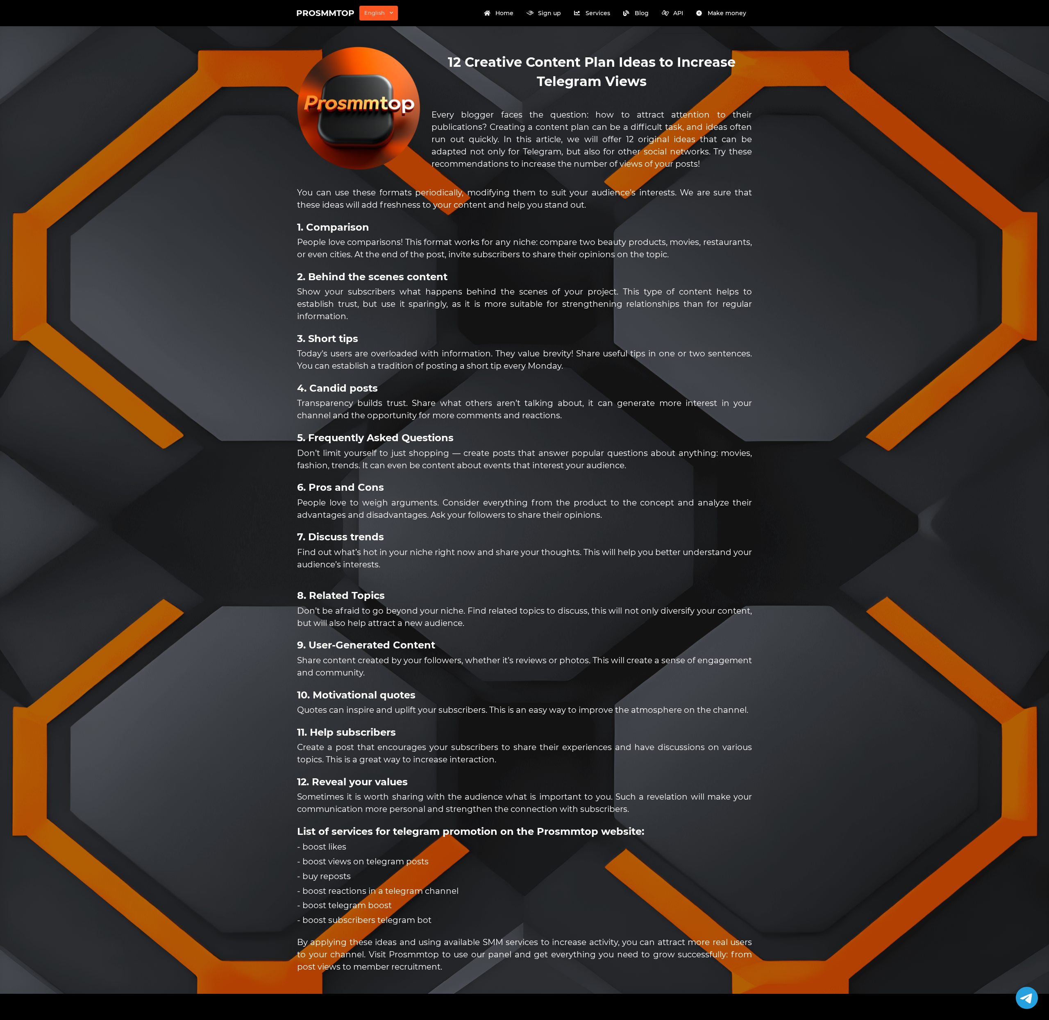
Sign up (549, 13)
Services (598, 13)
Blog (642, 13)
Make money (727, 13)
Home (504, 13)
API (678, 13)
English (374, 12)
